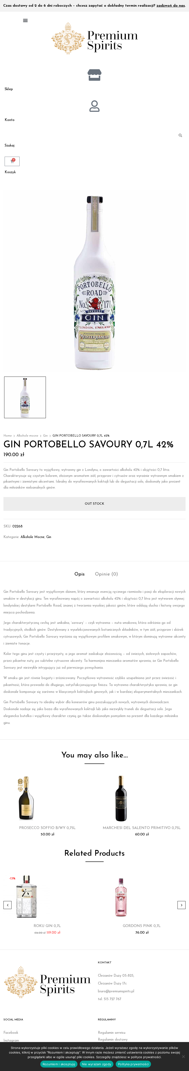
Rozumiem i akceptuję (59, 1064)
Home (7, 435)
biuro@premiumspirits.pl (116, 991)
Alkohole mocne (27, 435)
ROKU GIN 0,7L (47, 926)
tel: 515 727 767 (109, 999)
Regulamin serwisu (111, 1033)
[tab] (79, 574)
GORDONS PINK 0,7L (142, 926)
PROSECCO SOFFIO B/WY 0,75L (47, 828)
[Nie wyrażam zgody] (183, 1056)
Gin (45, 435)
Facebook (10, 1033)
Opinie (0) (106, 574)
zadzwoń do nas (171, 6)
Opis (79, 574)
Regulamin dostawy (112, 1040)
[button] (25, 20)
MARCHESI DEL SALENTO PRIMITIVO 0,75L (142, 828)
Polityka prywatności (133, 1064)
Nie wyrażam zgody (96, 1064)
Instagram (11, 1040)
